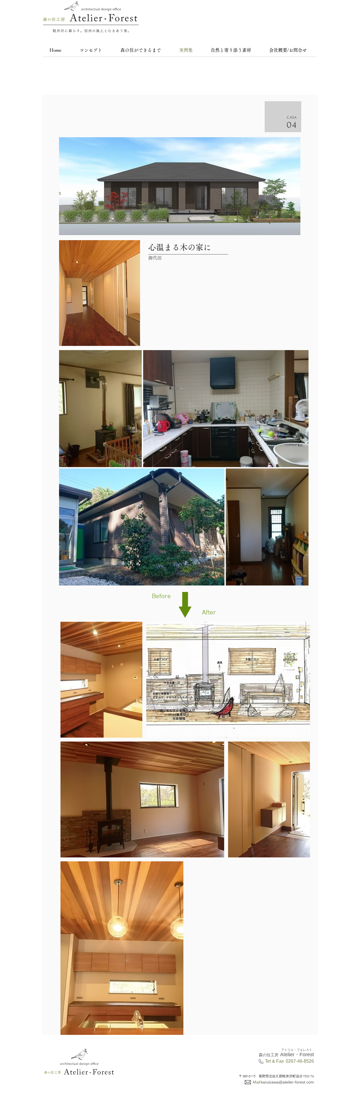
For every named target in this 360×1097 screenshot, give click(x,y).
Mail (256, 1082)
